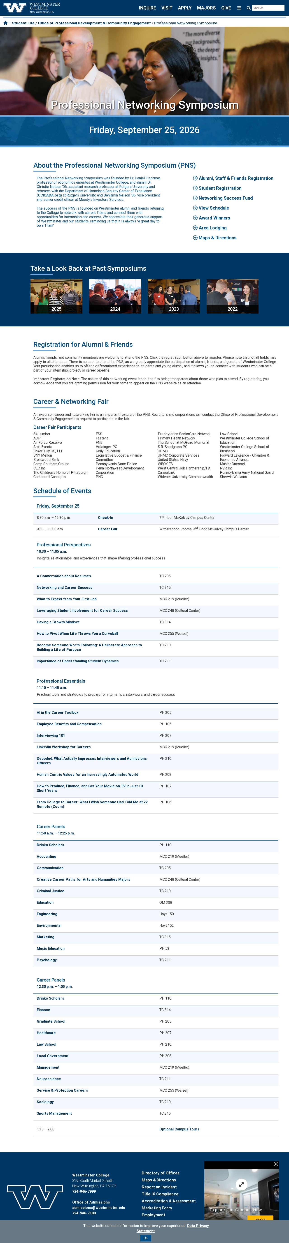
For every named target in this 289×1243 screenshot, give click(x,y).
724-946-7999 (84, 1191)
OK (146, 1238)
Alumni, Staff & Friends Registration (235, 178)
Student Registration (220, 188)
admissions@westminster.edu (98, 1208)
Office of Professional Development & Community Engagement (94, 23)
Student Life (23, 23)
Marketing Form (157, 1208)
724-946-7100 (84, 1213)
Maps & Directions (217, 237)
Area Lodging (212, 228)
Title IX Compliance (160, 1194)
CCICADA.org (49, 195)
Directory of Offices (160, 1173)
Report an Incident (159, 1187)
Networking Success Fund (225, 198)
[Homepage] (5, 23)
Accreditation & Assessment (169, 1201)
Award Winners (214, 218)
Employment (153, 1215)
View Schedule (213, 208)
